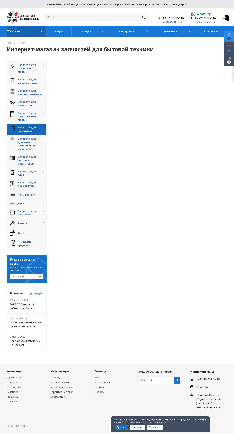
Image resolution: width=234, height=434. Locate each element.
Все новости (35, 293)
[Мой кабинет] (225, 17)
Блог (97, 377)
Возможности (59, 396)
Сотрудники (14, 387)
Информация (60, 371)
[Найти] (143, 17)
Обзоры (99, 392)
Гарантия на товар (62, 392)
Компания (14, 371)
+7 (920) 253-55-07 (208, 379)
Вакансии (12, 392)
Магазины (13, 396)
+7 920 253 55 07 (205, 18)
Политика (13, 401)
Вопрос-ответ (103, 382)
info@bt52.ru (203, 387)
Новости (12, 382)
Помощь (56, 377)
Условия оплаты (60, 382)
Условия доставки (61, 387)
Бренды (99, 387)
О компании (14, 377)
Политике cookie (157, 422)
